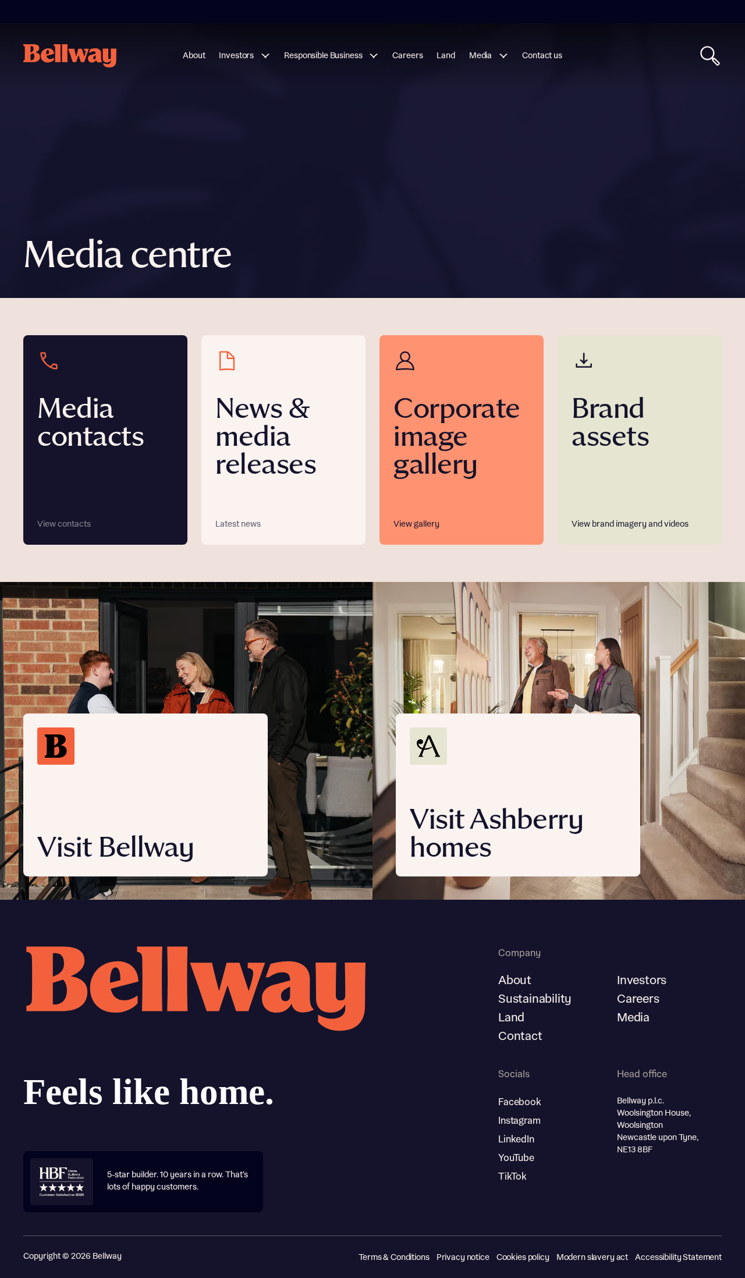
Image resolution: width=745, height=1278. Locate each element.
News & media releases (265, 437)
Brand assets (610, 423)
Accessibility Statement (678, 1258)
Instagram (519, 1121)
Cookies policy (522, 1258)
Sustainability (535, 999)
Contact (520, 1036)
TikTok (512, 1176)
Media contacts (90, 423)
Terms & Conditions (394, 1258)
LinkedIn (516, 1139)
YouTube (516, 1158)
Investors (641, 980)
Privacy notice (463, 1258)
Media (633, 1018)
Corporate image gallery (456, 437)
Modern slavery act (592, 1258)
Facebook (519, 1102)
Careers (638, 999)
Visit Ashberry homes (496, 834)
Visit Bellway (115, 848)
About (514, 980)
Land (511, 1018)
